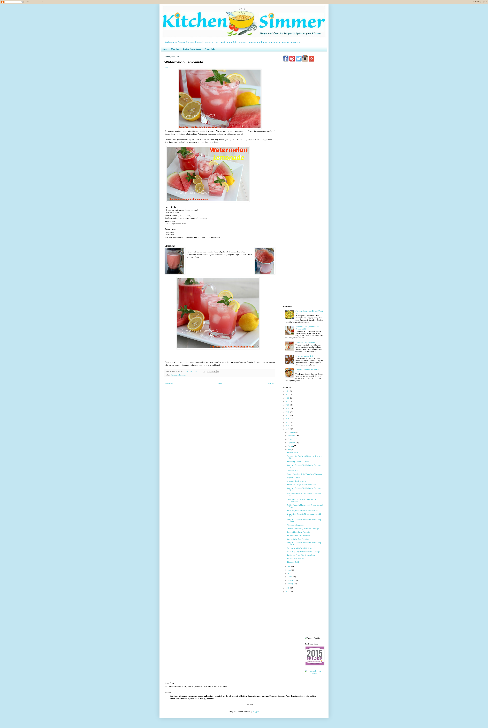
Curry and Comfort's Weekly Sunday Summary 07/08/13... (304, 520)
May (289, 570)
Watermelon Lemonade (178, 375)
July (289, 449)
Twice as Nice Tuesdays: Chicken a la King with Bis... (304, 457)
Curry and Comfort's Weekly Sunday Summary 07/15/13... (304, 489)
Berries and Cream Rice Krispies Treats (301, 555)
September (292, 442)
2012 (288, 588)
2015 (288, 422)
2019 (288, 408)
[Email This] (208, 371)
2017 (288, 415)
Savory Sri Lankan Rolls (304, 356)
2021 (288, 401)
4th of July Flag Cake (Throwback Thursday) (303, 551)
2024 (288, 391)
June (289, 566)
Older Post (270, 383)
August (290, 446)
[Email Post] (203, 371)
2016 (288, 418)
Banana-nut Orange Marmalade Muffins (301, 484)
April (290, 573)
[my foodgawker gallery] (314, 673)
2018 (288, 412)
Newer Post (169, 383)
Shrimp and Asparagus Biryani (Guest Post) (309, 312)
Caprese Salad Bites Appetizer (298, 539)
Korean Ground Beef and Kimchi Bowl (307, 370)
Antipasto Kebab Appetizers (297, 481)
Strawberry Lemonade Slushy (298, 461)
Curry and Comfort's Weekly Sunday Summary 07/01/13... (304, 543)
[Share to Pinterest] (217, 371)
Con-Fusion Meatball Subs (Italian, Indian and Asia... (304, 494)
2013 (288, 429)
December (291, 432)
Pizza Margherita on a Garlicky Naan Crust (302, 510)
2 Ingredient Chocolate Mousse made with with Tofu (304, 515)
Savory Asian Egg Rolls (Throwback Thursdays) (304, 474)
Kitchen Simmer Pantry (192, 49)
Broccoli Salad (292, 452)
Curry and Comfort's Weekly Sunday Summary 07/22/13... (304, 466)
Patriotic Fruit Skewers (295, 558)
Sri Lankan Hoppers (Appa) (305, 342)
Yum (166, 67)
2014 (288, 425)
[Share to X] (213, 371)
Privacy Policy (210, 49)
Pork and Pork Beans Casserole (298, 532)
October (291, 439)
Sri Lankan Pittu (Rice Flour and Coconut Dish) (307, 327)
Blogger (255, 711)
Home (165, 49)
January (291, 583)
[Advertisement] (303, 164)
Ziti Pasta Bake (292, 470)
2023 (288, 394)
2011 (288, 591)
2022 (288, 398)
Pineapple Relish (293, 562)
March (290, 576)
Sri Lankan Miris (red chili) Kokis (299, 548)
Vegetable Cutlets (293, 477)
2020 (288, 405)
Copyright (175, 49)
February (291, 580)
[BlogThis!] (210, 371)
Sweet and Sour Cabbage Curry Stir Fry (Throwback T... (301, 500)
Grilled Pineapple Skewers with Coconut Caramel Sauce (305, 506)
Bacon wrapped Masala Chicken (298, 535)
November (292, 435)
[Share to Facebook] (215, 371)
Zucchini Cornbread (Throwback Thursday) (303, 528)
